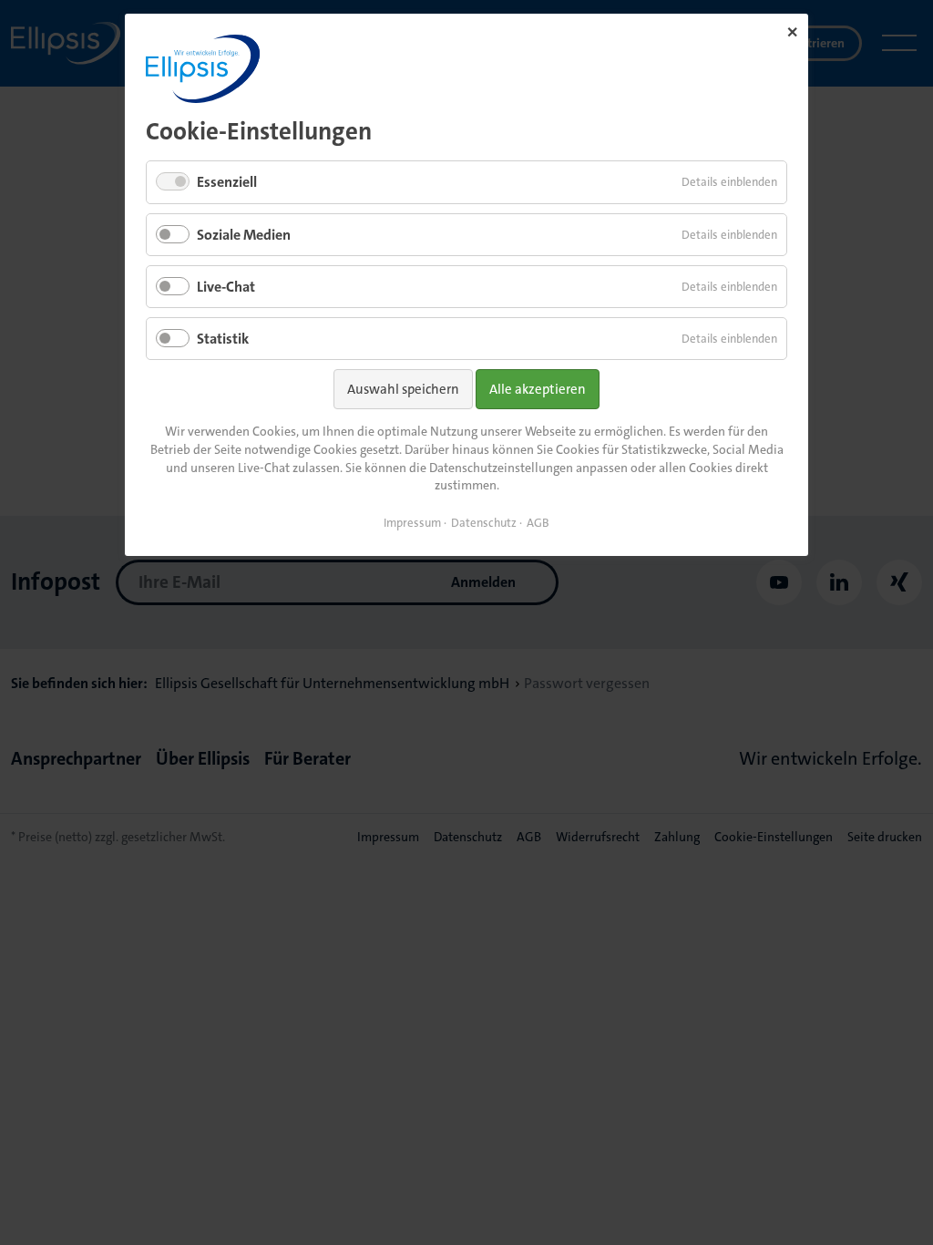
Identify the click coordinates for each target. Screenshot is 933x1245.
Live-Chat (226, 286)
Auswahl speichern (403, 389)
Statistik (223, 338)
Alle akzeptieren (537, 389)
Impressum (412, 522)
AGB (538, 522)
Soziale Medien (244, 234)
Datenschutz (484, 522)
